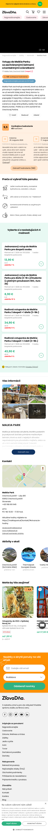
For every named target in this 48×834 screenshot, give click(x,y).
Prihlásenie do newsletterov (14, 776)
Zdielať (36, 115)
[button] (27, 11)
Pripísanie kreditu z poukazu (14, 779)
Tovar (4, 748)
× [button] (45, 803)
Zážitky (21, 55)
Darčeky (5, 756)
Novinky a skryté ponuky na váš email (22, 658)
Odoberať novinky (24, 686)
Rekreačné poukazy (11, 765)
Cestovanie (31, 17)
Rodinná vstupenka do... (19, 144)
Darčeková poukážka (11, 752)
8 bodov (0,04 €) (32, 367)
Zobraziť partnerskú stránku (13, 533)
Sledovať (24, 115)
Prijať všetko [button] (11, 823)
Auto (4, 745)
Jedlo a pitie (7, 741)
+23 (43, 50)
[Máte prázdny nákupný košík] (33, 11)
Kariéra (5, 796)
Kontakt (5, 792)
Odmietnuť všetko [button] (34, 823)
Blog (4, 800)
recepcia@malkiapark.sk (12, 528)
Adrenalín (30, 55)
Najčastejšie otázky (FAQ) (13, 769)
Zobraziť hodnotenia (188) (24, 168)
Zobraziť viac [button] (23, 452)
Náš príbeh (7, 789)
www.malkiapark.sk (9, 531)
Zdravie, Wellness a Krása (13, 734)
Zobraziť (6, 162)
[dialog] (24, 817)
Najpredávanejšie (12, 17)
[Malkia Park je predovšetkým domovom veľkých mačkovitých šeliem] (24, 394)
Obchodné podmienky (12, 772)
